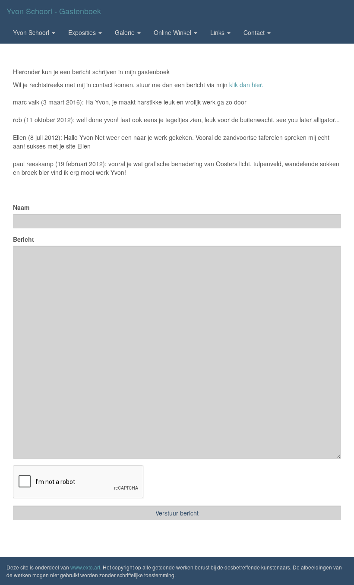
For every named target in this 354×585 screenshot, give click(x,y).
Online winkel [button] (173, 32)
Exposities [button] (83, 32)
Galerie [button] (125, 32)
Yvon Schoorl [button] (32, 32)
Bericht (23, 239)
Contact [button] (254, 32)
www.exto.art (85, 567)
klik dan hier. (246, 84)
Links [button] (218, 32)
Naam (21, 207)
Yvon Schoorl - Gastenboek (53, 10)
